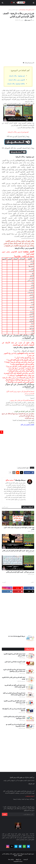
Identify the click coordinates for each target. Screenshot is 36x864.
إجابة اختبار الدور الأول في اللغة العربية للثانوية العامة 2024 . (15, 686)
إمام (32, 285)
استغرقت (30, 292)
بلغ (33, 273)
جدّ (33, 309)
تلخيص (31, 299)
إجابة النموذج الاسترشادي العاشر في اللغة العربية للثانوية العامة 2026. (14, 694)
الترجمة (31, 271)
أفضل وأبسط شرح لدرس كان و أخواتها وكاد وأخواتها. (13, 709)
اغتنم (32, 287)
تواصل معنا (11, 859)
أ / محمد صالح (10, 480)
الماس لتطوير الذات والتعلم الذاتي (26, 9)
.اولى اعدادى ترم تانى (13, 9)
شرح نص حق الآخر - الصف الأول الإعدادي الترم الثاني (20, 572)
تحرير (32, 319)
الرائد (32, 261)
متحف (32, 326)
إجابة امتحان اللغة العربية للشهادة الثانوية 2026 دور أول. (14, 654)
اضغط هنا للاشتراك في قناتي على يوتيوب (22, 400)
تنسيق (32, 307)
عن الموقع (18, 859)
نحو (33, 268)
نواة (32, 333)
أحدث (4, 582)
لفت (32, 304)
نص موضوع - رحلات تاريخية (17, 76)
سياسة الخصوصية (18, 861)
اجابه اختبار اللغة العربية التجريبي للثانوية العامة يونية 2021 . (14, 701)
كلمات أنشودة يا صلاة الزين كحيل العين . (14, 661)
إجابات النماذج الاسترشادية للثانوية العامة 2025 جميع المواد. (14, 717)
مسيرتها (31, 266)
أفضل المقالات (29, 649)
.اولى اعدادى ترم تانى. (23, 467)
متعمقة (31, 290)
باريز (32, 302)
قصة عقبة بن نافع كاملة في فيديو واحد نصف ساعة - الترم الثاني (19, 528)
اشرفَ (31, 316)
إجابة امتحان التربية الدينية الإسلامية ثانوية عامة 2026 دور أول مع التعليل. (14, 670)
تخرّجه (32, 278)
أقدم (32, 582)
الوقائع (32, 321)
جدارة (32, 311)
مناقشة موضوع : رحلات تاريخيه (16, 83)
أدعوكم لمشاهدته (29, 796)
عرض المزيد (5, 507)
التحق (32, 275)
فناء (32, 331)
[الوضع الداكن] (1, 432)
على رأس (30, 280)
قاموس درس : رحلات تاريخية (17, 80)
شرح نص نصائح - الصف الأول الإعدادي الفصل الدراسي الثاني (18, 550)
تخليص (31, 295)
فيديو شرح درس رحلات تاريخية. (18, 132)
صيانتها (32, 328)
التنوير (32, 263)
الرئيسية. (25, 859)
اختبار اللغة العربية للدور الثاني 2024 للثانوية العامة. (13, 678)
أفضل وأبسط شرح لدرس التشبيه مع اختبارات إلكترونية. (15, 725)
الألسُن (31, 314)
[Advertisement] (18, 41)
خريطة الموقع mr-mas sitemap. (16, 636)
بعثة (32, 283)
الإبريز (32, 297)
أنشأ (32, 323)
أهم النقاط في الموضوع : (20, 70)
